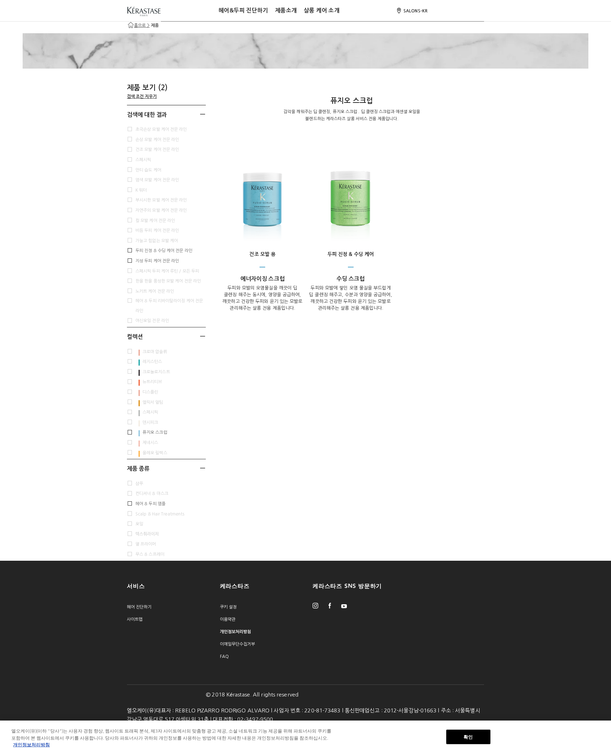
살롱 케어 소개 (321, 10)
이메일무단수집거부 (237, 644)
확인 (468, 736)
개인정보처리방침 (31, 744)
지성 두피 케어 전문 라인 (157, 261)
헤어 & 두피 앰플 (150, 504)
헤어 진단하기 (139, 607)
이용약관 (227, 619)
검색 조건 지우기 (142, 96)
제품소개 (286, 10)
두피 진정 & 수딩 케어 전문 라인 (163, 251)
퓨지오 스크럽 (154, 432)
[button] (166, 114)
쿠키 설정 (228, 607)
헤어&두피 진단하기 (243, 10)
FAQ (224, 656)
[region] (305, 736)
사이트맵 (134, 619)
